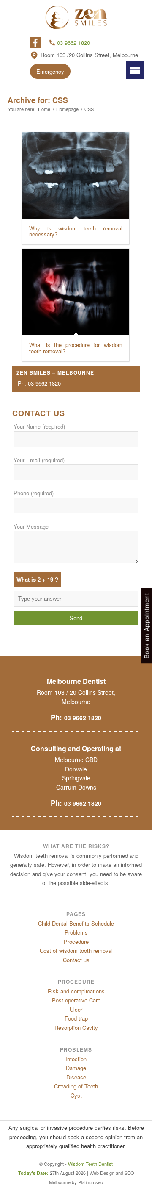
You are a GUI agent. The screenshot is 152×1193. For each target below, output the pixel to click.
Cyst (76, 1095)
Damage (76, 1068)
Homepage (67, 109)
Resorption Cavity (76, 1028)
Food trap (76, 1018)
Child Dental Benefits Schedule (76, 923)
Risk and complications (76, 991)
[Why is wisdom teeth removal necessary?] (75, 175)
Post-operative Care (76, 1000)
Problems (76, 932)
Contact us (76, 960)
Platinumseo (90, 1182)
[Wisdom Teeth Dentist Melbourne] (76, 17)
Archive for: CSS (38, 99)
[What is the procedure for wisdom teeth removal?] (75, 292)
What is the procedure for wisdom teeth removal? (75, 348)
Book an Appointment (146, 626)
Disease (76, 1077)
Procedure (76, 942)
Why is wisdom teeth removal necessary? (75, 231)
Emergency (50, 71)
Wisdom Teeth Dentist (90, 1163)
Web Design (102, 1172)
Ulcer (76, 1009)
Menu (135, 70)
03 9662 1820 (73, 43)
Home (44, 109)
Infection (76, 1059)
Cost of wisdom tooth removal (76, 950)
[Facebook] (35, 42)
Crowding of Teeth (76, 1086)
